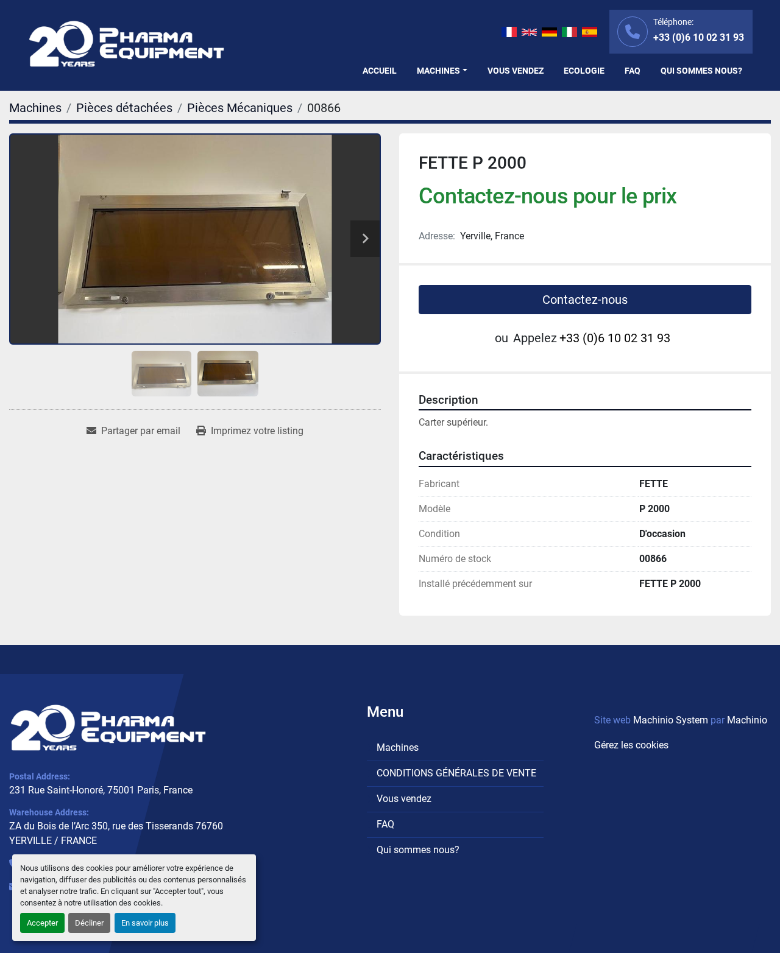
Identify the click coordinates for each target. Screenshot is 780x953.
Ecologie (584, 71)
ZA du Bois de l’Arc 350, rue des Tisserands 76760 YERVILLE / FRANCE (116, 833)
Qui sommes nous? (701, 71)
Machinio (747, 720)
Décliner (89, 922)
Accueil (380, 71)
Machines (438, 71)
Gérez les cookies (631, 745)
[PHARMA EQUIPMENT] (108, 727)
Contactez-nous (585, 299)
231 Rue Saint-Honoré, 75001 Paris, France (101, 790)
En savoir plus (145, 922)
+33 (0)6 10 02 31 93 (698, 37)
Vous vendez (516, 71)
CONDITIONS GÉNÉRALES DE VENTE (456, 773)
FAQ (632, 71)
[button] (442, 71)
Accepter (42, 922)
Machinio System (670, 720)
